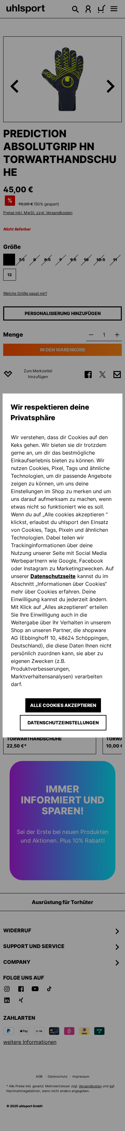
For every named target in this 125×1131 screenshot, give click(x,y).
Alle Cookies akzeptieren (63, 705)
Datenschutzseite (53, 576)
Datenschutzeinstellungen (63, 722)
